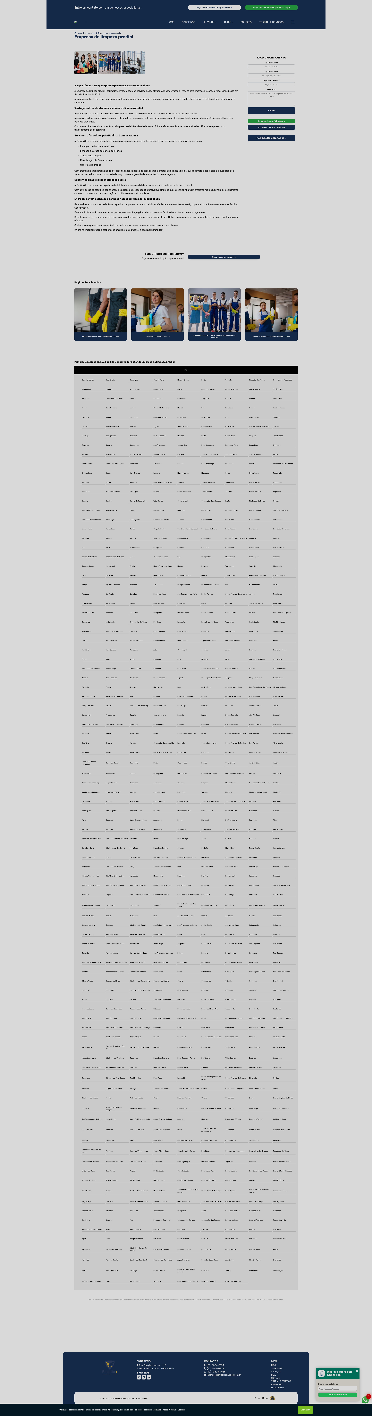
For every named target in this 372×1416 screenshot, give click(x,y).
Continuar (305, 1410)
